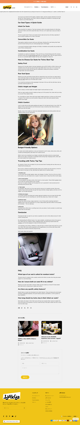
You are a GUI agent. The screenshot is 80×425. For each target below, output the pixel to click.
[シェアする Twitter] (25, 308)
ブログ (46, 406)
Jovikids (20, 222)
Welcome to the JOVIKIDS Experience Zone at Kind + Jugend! (50, 337)
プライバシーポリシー (47, 357)
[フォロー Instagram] (6, 416)
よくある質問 (48, 402)
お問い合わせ (48, 397)
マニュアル (47, 400)
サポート (52, 7)
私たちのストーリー (49, 395)
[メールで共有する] (31, 308)
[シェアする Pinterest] (28, 308)
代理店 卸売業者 (48, 411)
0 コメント (22, 344)
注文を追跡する (48, 404)
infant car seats (21, 79)
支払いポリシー (48, 408)
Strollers (36, 7)
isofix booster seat (33, 55)
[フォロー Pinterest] (9, 416)
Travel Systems (44, 7)
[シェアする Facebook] (22, 308)
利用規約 (55, 357)
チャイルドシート (28, 7)
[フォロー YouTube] (12, 416)
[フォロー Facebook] (3, 416)
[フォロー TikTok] (15, 416)
